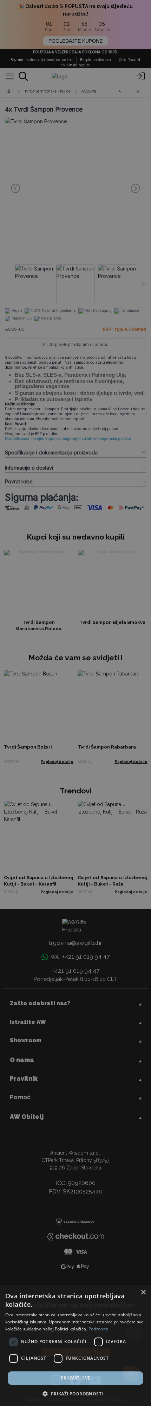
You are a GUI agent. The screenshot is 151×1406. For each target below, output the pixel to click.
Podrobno (98, 1329)
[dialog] (75, 1345)
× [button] (143, 1292)
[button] (75, 1393)
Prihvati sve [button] (76, 1378)
